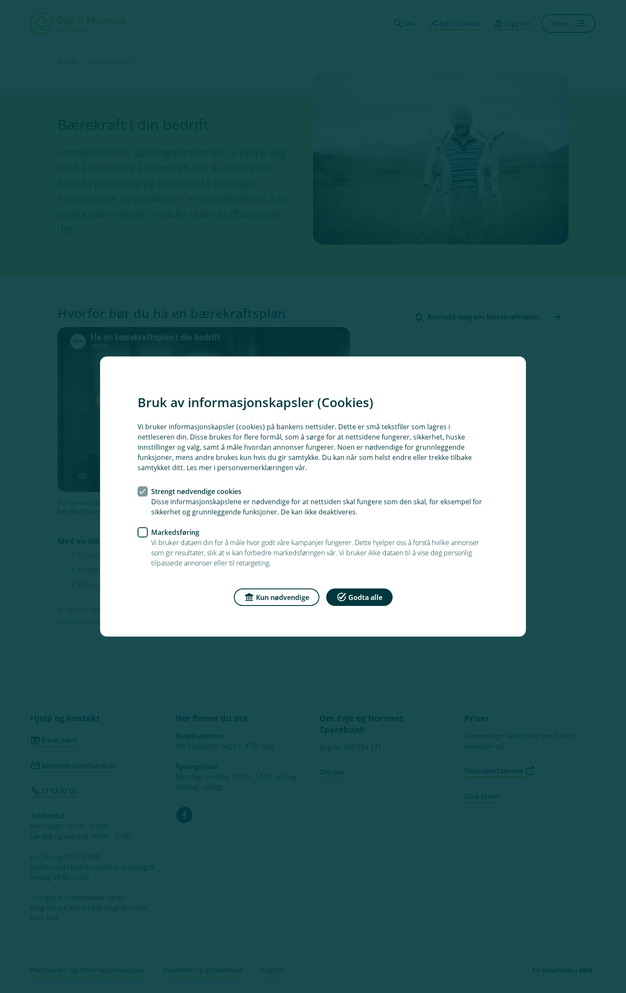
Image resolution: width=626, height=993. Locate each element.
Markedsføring (175, 532)
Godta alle (365, 597)
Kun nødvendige (282, 597)
